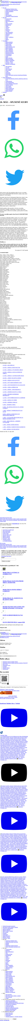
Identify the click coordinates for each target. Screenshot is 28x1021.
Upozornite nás (15, 523)
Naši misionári (8, 66)
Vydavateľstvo (8, 54)
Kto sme (4, 7)
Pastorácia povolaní (9, 53)
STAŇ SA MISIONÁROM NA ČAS (13, 615)
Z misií (6, 71)
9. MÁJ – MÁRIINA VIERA (9, 404)
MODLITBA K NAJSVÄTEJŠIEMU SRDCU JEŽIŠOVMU (13, 581)
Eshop (1, 95)
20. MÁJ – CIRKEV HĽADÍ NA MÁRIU (12, 378)
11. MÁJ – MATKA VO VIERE (10, 400)
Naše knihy (7, 986)
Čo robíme (5, 40)
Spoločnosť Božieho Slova (11, 9)
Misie (4, 65)
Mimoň (7, 39)
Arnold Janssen (8, 81)
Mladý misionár (8, 58)
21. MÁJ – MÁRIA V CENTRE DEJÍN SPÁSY (13, 375)
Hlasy (1, 520)
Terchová (7, 27)
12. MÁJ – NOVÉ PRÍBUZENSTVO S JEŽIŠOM (14, 397)
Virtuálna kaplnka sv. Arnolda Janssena (7, 540)
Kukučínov (7, 29)
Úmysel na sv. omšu (10, 698)
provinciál (10, 520)
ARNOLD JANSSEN (10, 1000)
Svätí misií (7, 72)
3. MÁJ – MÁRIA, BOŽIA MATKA (11, 424)
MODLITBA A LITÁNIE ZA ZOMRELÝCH (11, 573)
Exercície (7, 517)
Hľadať (14, 1019)
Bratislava (7, 20)
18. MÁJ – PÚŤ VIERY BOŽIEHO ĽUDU (12, 382)
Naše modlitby (8, 15)
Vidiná (6, 26)
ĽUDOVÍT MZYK (9, 1006)
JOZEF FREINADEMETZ (11, 1002)
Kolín (6, 38)
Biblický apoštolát (9, 59)
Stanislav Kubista (9, 84)
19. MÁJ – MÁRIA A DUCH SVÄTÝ (11, 380)
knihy (25, 518)
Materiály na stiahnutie (10, 64)
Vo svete (7, 67)
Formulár (5, 666)
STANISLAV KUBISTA (10, 1004)
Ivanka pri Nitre (8, 23)
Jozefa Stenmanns (9, 89)
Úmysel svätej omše (7, 534)
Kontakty (5, 92)
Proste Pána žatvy (6, 532)
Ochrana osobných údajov (5, 690)
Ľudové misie (8, 44)
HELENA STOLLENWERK (11, 1008)
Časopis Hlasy (8, 55)
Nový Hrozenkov (9, 32)
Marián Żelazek (8, 91)
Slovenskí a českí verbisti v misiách (10, 927)
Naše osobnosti (8, 69)
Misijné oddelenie (6, 929)
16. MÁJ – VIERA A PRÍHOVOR (10, 387)
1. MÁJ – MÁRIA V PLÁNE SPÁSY (11, 429)
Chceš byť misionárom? (8, 928)
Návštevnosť (5, 669)
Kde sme (5, 17)
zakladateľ (15, 520)
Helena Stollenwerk (9, 88)
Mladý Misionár (8, 987)
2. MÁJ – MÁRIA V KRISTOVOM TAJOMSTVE (14, 427)
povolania (22, 518)
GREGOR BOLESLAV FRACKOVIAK (14, 1003)
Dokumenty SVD (6, 665)
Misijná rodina (8, 45)
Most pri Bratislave (9, 21)
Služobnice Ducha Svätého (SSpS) (10, 661)
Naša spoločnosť (9, 518)
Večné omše (2, 518)
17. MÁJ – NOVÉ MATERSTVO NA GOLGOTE (14, 385)
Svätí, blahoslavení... (7, 77)
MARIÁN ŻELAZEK (10, 1010)
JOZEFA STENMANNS (10, 1009)
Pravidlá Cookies (15, 690)
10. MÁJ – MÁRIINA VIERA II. (10, 402)
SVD (11, 517)
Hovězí (7, 36)
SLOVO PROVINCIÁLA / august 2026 (14, 622)
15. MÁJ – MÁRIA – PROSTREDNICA (12, 389)
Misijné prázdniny (9, 51)
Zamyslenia (2, 517)
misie (19, 520)
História (7, 13)
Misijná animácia (9, 42)
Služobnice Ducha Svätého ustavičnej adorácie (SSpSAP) (15, 663)
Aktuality (2, 98)
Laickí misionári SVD (10, 47)
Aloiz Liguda (8, 86)
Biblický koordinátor (9, 60)
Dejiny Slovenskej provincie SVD (12, 946)
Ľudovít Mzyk (8, 87)
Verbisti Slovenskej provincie (11, 10)
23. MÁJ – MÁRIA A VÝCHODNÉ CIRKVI (13, 369)
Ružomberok (8, 24)
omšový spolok (16, 518)
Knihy (6, 56)
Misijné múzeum (9, 48)
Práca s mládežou (9, 49)
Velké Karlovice (8, 33)
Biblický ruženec (6, 536)
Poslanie (7, 12)
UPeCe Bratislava (9, 50)
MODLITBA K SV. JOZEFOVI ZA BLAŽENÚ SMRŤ (13, 598)
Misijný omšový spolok (8, 931)
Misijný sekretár (8, 43)
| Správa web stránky (9, 689)
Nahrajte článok (6, 667)
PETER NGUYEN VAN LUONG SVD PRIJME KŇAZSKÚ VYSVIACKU (13, 607)
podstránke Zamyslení (6, 556)
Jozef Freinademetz (9, 82)
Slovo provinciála (6, 531)
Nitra (6, 22)
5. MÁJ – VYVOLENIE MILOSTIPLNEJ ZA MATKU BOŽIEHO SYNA (13, 418)
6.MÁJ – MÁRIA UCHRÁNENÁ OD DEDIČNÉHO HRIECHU (11, 414)
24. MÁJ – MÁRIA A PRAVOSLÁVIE (11, 367)
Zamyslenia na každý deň (8, 529)
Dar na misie (8, 70)
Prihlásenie (2, 689)
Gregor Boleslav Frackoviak (11, 83)
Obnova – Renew (9, 61)
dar (7, 520)
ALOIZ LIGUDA (9, 1005)
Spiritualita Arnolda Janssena (11, 16)
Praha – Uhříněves (9, 37)
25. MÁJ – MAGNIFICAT (8, 365)
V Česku (7, 31)
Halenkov (7, 34)
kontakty (5, 520)
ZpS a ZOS (5, 664)
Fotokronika (8, 73)
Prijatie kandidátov (9, 11)
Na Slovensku (8, 18)
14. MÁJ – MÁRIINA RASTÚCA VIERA (12, 391)
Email (3, 557)
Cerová (7, 28)
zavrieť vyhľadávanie (4, 1020)
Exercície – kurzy (9, 62)
